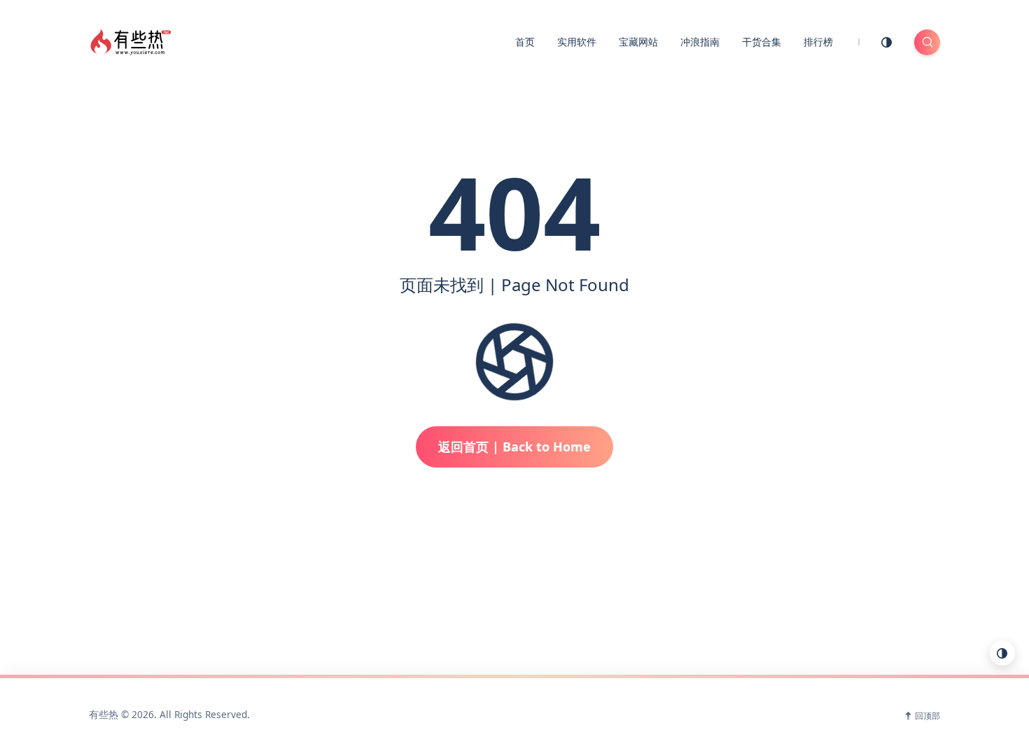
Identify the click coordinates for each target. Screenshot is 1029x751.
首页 (525, 41)
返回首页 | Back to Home (514, 446)
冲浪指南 (700, 41)
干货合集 (761, 41)
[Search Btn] (927, 42)
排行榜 (818, 41)
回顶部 (927, 716)
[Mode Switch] (887, 42)
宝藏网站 (638, 41)
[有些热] (133, 40)
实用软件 (576, 41)
